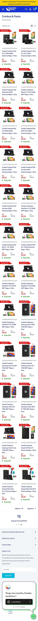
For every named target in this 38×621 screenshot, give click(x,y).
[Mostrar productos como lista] (35, 26)
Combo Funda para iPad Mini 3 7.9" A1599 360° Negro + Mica (9, 324)
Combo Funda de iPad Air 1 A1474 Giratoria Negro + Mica (28, 247)
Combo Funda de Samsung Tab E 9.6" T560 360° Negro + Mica (8, 407)
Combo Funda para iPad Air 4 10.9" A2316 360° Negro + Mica (28, 92)
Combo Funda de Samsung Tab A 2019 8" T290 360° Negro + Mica (28, 407)
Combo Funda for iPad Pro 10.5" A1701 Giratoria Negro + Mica (28, 53)
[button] (19, 602)
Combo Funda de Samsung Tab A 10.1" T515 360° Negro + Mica (27, 366)
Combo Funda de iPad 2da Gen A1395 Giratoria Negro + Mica (9, 169)
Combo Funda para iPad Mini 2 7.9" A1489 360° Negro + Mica (28, 286)
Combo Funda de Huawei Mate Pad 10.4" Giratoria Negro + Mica (9, 490)
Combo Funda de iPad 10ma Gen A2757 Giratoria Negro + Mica (9, 92)
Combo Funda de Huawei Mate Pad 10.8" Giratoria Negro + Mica (28, 489)
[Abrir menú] (3, 9)
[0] (34, 9)
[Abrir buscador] (26, 9)
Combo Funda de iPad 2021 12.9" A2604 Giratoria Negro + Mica (28, 131)
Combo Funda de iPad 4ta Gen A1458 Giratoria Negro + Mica (9, 208)
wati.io (23, 607)
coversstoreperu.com (9, 48)
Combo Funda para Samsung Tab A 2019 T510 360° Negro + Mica (28, 325)
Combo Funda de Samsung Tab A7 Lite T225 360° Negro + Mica (9, 448)
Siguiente (30, 508)
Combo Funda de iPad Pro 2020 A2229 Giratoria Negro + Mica (9, 131)
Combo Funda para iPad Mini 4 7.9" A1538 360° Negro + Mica (28, 208)
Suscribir (8, 575)
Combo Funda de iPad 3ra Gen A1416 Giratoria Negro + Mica (28, 169)
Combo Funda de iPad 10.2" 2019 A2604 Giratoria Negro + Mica (9, 53)
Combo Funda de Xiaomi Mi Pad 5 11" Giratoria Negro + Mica (28, 447)
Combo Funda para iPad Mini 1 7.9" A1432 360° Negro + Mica (9, 286)
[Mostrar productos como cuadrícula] (32, 26)
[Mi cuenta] (30, 9)
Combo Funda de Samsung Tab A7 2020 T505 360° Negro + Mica (9, 366)
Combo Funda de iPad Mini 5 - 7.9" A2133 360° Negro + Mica (9, 247)
